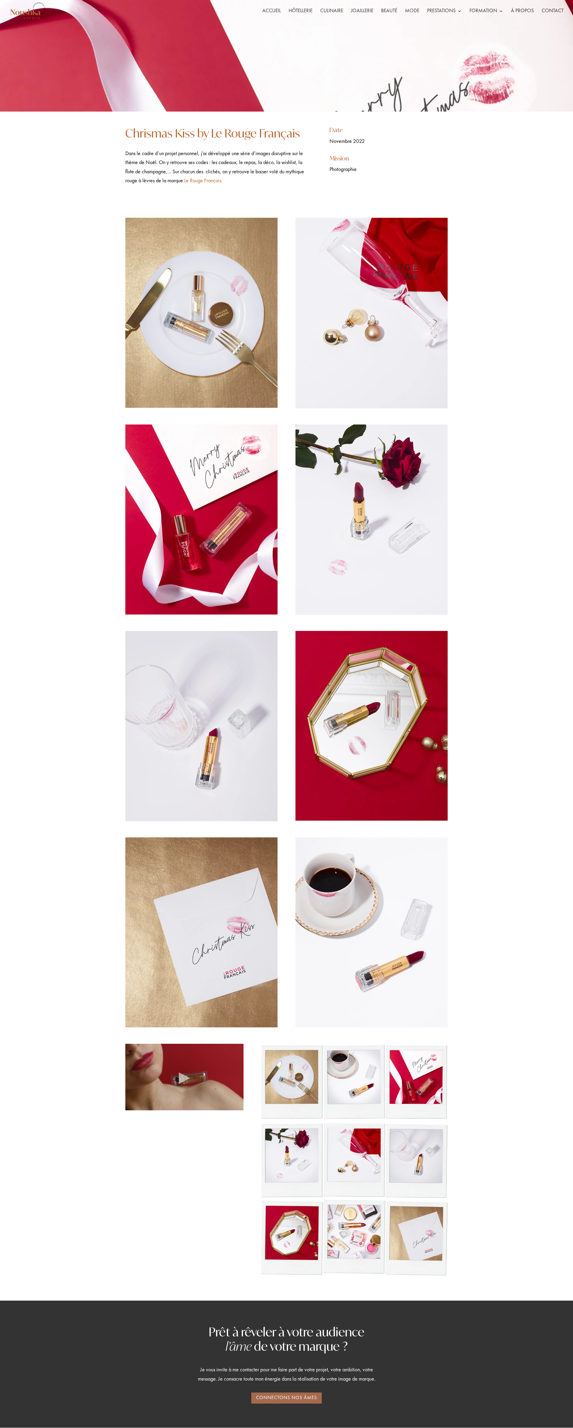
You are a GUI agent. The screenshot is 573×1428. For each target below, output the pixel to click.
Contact (552, 11)
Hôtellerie (300, 11)
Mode (412, 11)
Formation (483, 11)
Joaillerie (362, 11)
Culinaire (331, 11)
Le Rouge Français (202, 180)
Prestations (441, 11)
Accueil (271, 11)
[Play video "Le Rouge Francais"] (184, 1077)
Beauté (389, 11)
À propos (522, 11)
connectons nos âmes (286, 1397)
